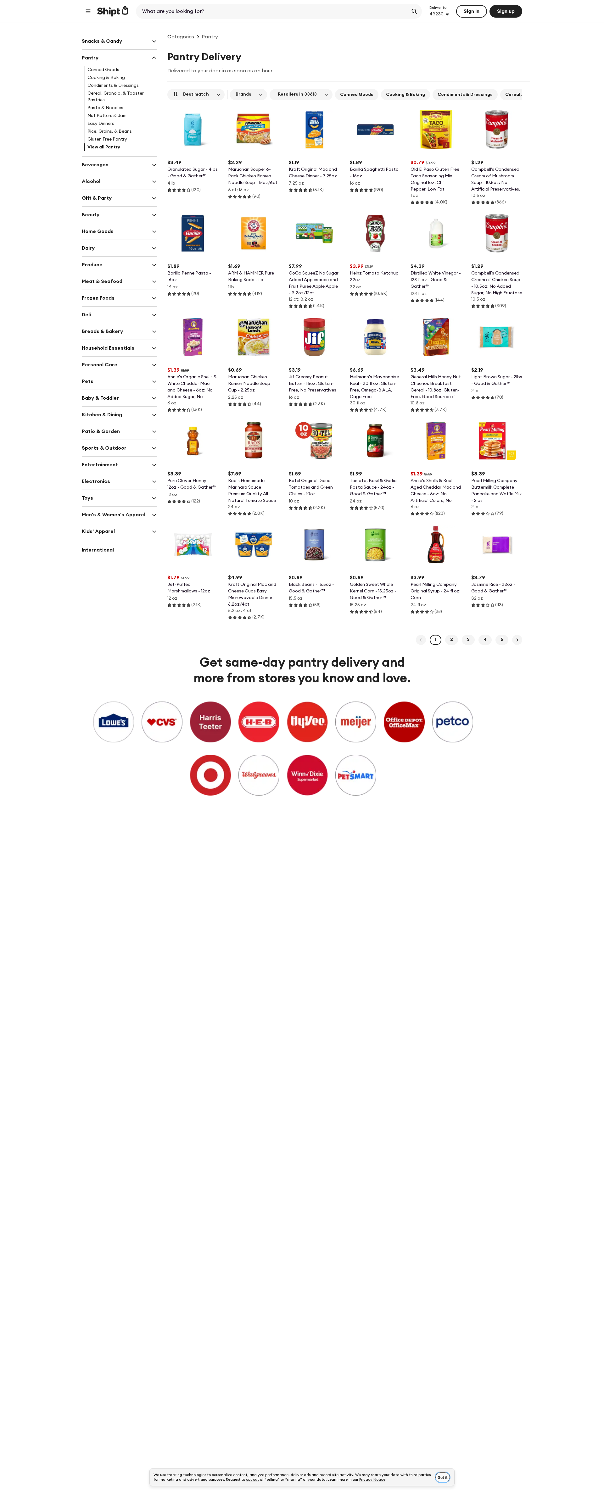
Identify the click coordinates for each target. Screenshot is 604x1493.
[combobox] (272, 11)
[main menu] (88, 11)
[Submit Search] (414, 11)
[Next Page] (517, 640)
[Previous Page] (421, 640)
